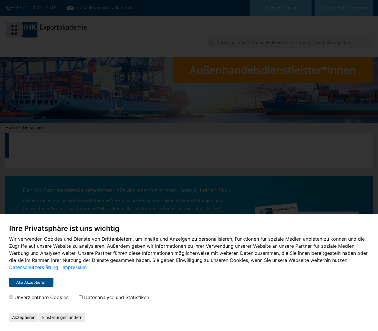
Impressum (75, 267)
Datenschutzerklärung (33, 267)
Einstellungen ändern (62, 317)
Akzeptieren (23, 317)
